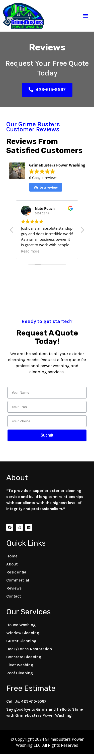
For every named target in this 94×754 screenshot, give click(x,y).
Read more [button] (30, 251)
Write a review (46, 187)
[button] (86, 16)
